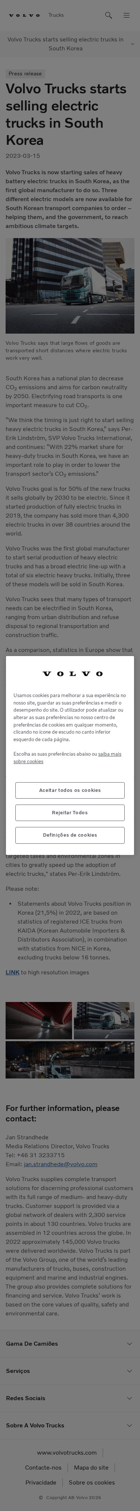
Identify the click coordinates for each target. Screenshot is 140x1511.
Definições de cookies (70, 835)
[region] (70, 755)
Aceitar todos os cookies (70, 790)
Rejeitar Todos (70, 812)
